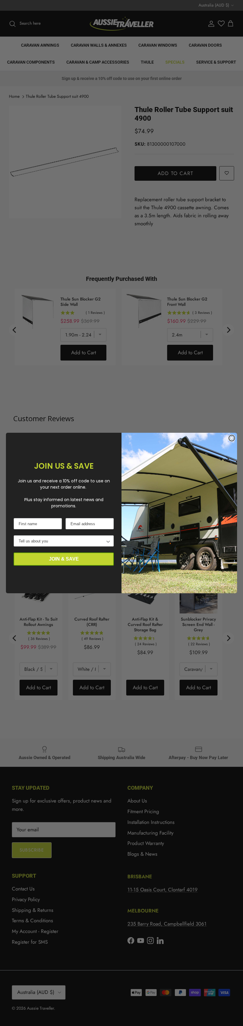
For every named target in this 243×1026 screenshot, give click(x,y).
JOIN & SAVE (64, 558)
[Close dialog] (232, 438)
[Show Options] (108, 541)
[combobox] (62, 541)
